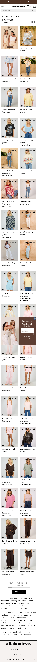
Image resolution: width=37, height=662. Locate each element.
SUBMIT (27, 334)
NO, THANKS (27, 341)
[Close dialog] (34, 318)
